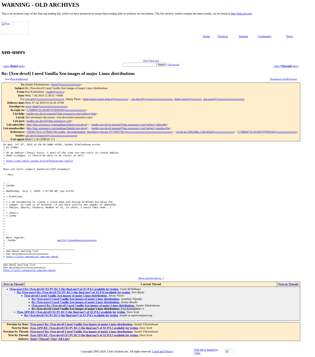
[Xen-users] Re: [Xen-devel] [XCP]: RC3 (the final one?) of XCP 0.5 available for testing (64, 289)
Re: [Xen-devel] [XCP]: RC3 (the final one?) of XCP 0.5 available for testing (71, 315)
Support (243, 36)
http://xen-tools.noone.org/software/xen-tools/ (39, 161)
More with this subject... (151, 278)
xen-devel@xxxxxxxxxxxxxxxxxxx (152, 99)
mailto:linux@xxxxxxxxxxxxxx (77, 240)
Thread (286, 66)
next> (22, 66)
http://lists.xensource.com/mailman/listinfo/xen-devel (57, 124)
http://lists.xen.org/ (241, 13)
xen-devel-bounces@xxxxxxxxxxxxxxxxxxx (51, 135)
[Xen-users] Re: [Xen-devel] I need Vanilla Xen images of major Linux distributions (83, 305)
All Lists (154, 60)
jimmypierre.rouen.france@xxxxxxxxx (105, 99)
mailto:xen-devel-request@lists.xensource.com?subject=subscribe (129, 124)
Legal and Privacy (162, 351)
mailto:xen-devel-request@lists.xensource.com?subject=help (61, 113)
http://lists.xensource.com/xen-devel (32, 256)
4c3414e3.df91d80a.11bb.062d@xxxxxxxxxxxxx (205, 131)
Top (146, 60)
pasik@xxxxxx (55, 91)
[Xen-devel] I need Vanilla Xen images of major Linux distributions (65, 295)
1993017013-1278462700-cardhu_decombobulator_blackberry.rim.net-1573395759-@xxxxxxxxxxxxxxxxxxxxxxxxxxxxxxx (99, 131)
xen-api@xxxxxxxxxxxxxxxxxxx (44, 99)
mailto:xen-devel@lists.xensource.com (49, 121)
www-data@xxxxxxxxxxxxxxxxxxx (46, 106)
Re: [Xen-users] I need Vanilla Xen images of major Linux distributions (75, 298)
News (289, 36)
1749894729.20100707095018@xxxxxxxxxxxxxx (56, 110)
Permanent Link (278, 79)
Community (264, 36)
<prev (6, 66)
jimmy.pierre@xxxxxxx (188, 99)
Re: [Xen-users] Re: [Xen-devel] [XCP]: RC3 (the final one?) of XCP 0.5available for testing (73, 292)
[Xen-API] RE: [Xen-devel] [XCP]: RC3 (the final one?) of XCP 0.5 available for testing (71, 312)
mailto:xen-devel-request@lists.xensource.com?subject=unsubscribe (131, 128)
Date (14, 66)
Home (206, 36)
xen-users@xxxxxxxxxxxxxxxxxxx (223, 99)
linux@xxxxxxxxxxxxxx (66, 84)
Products (223, 36)
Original (292, 79)
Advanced (173, 64)
